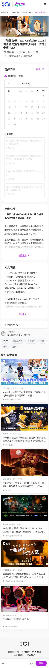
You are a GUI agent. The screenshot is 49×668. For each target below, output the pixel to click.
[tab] (15, 12)
